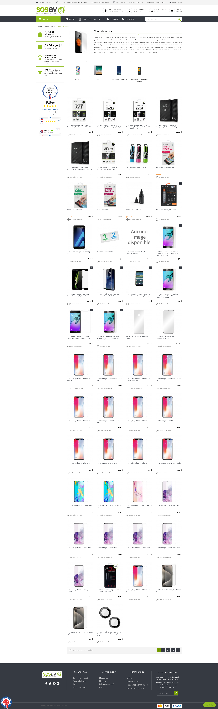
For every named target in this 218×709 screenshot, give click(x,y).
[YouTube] (54, 683)
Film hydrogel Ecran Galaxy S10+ (79, 547)
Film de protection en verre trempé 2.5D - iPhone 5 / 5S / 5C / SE (109, 127)
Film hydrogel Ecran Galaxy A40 (168, 547)
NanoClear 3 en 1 (103, 209)
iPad (98, 79)
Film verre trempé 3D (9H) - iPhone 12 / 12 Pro (166, 337)
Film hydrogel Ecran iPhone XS (138, 421)
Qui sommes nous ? (80, 678)
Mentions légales (79, 687)
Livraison (102, 681)
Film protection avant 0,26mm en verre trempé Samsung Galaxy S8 (138, 295)
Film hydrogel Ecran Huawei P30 (79, 505)
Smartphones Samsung (118, 79)
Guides (70, 19)
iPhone (78, 79)
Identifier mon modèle (91, 19)
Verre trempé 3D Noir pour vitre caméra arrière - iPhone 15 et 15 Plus (109, 634)
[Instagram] (58, 683)
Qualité (102, 687)
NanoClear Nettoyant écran (166, 209)
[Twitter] (50, 683)
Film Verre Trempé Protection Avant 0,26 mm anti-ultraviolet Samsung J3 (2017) (167, 296)
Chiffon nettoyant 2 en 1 (105, 252)
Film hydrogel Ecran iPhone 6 (137, 463)
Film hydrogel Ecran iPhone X (78, 463)
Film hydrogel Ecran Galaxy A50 (138, 547)
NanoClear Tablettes (74, 209)
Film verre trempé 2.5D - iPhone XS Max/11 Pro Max (109, 590)
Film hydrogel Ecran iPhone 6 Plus (169, 463)
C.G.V (75, 684)
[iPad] (98, 69)
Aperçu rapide (85, 120)
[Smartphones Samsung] (119, 69)
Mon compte (104, 678)
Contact (128, 19)
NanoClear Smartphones (165, 167)
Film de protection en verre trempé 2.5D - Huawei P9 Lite (108, 168)
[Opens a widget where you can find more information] (209, 705)
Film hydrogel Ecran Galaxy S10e (109, 547)
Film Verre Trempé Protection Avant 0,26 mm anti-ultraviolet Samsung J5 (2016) (167, 253)
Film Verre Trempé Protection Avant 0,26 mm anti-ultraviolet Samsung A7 (108, 338)
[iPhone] (78, 69)
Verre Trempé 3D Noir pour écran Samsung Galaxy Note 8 (109, 295)
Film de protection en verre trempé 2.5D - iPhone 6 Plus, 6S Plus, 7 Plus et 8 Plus (138, 127)
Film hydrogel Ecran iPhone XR (167, 421)
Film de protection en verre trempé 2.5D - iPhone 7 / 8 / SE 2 (79, 126)
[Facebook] (46, 683)
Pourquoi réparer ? (80, 681)
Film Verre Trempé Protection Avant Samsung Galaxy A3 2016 (78, 337)
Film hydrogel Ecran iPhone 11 (78, 421)
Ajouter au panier (75, 120)
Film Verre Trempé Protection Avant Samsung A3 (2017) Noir (78, 295)
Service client (109, 672)
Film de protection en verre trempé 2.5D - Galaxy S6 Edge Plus (80, 168)
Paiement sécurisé (106, 684)
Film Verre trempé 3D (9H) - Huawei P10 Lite (136, 252)
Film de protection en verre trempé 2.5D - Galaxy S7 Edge (167, 126)
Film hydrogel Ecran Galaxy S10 (167, 505)
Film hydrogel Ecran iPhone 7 (108, 463)
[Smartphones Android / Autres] (139, 69)
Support (113, 19)
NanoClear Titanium (133, 209)
